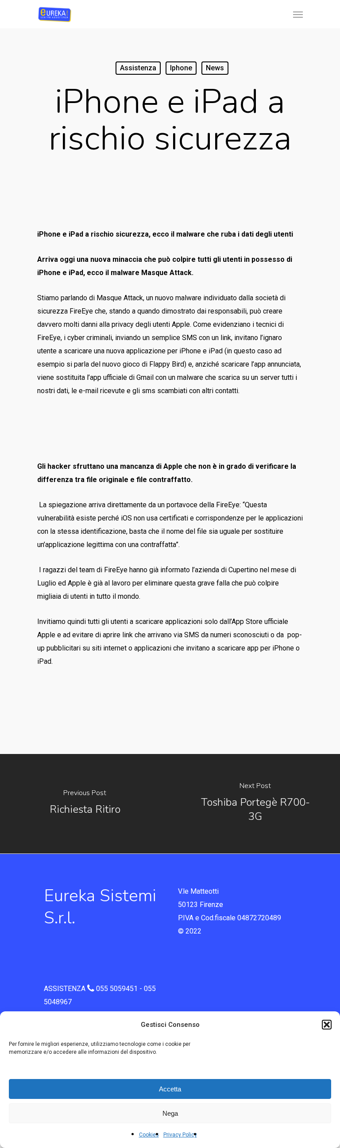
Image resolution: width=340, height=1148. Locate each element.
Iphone (181, 68)
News (215, 68)
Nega (170, 1113)
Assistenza (138, 68)
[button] (326, 1024)
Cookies (149, 1135)
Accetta (170, 1089)
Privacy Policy (180, 1135)
